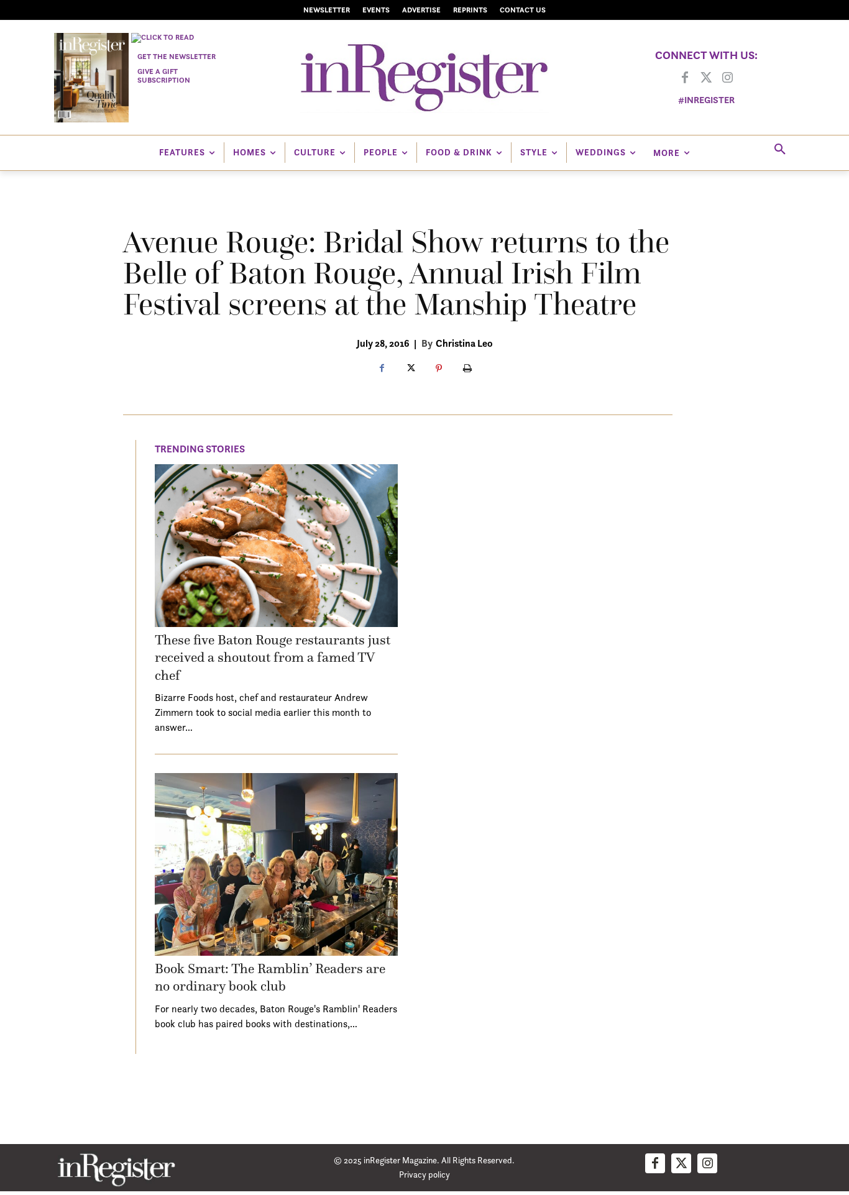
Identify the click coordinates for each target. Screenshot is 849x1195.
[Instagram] (727, 78)
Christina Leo (464, 343)
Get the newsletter (176, 56)
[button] (780, 150)
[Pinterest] (438, 369)
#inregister (706, 100)
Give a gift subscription (163, 75)
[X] (410, 369)
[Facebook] (684, 78)
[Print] (467, 369)
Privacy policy (424, 1174)
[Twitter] (706, 78)
